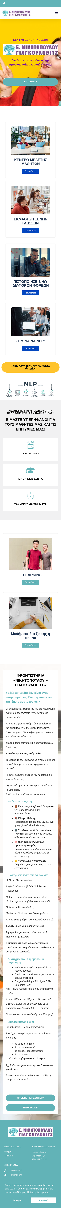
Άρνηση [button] (17, 1200)
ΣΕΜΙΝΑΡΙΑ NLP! (30, 341)
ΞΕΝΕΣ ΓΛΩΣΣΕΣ (12, 1146)
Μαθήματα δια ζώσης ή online (30, 636)
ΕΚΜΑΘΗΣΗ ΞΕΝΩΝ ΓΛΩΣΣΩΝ (30, 221)
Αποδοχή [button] (43, 1200)
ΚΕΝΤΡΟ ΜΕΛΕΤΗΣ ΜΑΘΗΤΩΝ (30, 162)
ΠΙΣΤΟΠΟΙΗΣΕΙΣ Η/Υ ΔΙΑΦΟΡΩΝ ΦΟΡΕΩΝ (30, 283)
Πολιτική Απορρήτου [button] (38, 1192)
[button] (56, 13)
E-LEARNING (31, 575)
